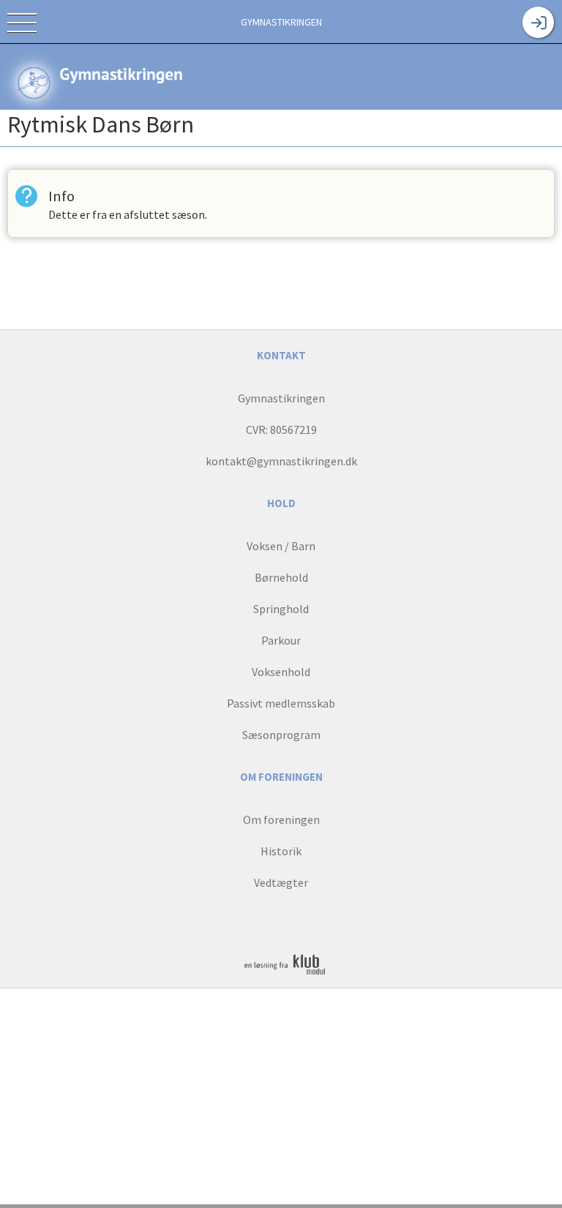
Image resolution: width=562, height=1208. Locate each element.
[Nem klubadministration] (284, 974)
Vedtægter (281, 882)
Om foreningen (281, 819)
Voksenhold (281, 671)
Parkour (281, 640)
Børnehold (281, 577)
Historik (281, 851)
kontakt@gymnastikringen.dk (281, 461)
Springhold (281, 608)
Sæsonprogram (281, 734)
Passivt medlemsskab (281, 703)
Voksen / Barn (281, 546)
